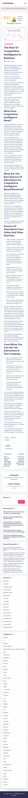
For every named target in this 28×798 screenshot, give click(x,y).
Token (4, 761)
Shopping (5, 747)
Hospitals (5, 712)
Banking (5, 660)
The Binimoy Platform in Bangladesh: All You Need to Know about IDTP (14, 549)
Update (5, 767)
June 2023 (6, 601)
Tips (4, 759)
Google (5, 707)
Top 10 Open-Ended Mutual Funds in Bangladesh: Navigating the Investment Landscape (14, 537)
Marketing (5, 724)
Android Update (7, 646)
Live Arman (8, 3)
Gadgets (5, 704)
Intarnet (5, 718)
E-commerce (6, 689)
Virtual (5, 773)
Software (5, 753)
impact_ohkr (6, 563)
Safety (5, 741)
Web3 (4, 776)
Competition (13, 437)
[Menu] (25, 3)
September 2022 (7, 627)
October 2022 (7, 624)
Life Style (5, 721)
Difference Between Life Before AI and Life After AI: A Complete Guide (13, 512)
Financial (5, 695)
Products (5, 730)
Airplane (5, 643)
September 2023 (7, 592)
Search (6, 497)
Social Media (6, 750)
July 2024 (5, 584)
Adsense (5, 637)
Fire (4, 698)
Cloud (4, 675)
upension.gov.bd (7, 770)
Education (6, 692)
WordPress (6, 779)
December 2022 (7, 618)
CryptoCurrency (7, 678)
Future (5, 701)
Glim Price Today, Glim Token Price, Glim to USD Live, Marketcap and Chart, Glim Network (13, 565)
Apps (4, 652)
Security (5, 744)
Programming (6, 733)
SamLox (5, 547)
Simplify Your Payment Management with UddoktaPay (13, 517)
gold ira (5, 569)
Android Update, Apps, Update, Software (14, 649)
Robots (5, 738)
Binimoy (5, 663)
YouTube (5, 784)
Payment (5, 727)
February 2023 (7, 613)
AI (3, 640)
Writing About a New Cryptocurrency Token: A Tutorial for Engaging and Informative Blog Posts (13, 570)
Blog (4, 666)
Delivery (5, 684)
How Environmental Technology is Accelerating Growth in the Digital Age (13, 531)
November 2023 (7, 587)
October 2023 (7, 589)
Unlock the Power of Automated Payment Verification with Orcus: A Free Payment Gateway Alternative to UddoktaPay (13, 524)
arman (7, 446)
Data (4, 681)
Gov (4, 709)
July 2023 (5, 598)
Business (5, 669)
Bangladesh (6, 657)
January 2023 (6, 615)
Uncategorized (9, 44)
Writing (5, 782)
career (5, 672)
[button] (9, 448)
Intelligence (7, 439)
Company (6, 437)
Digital (5, 686)
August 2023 (6, 595)
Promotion (6, 735)
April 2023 (6, 607)
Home (3, 8)
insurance (5, 715)
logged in (14, 486)
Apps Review (6, 655)
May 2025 (5, 581)
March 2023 (6, 610)
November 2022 (7, 621)
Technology (6, 756)
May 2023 (5, 604)
